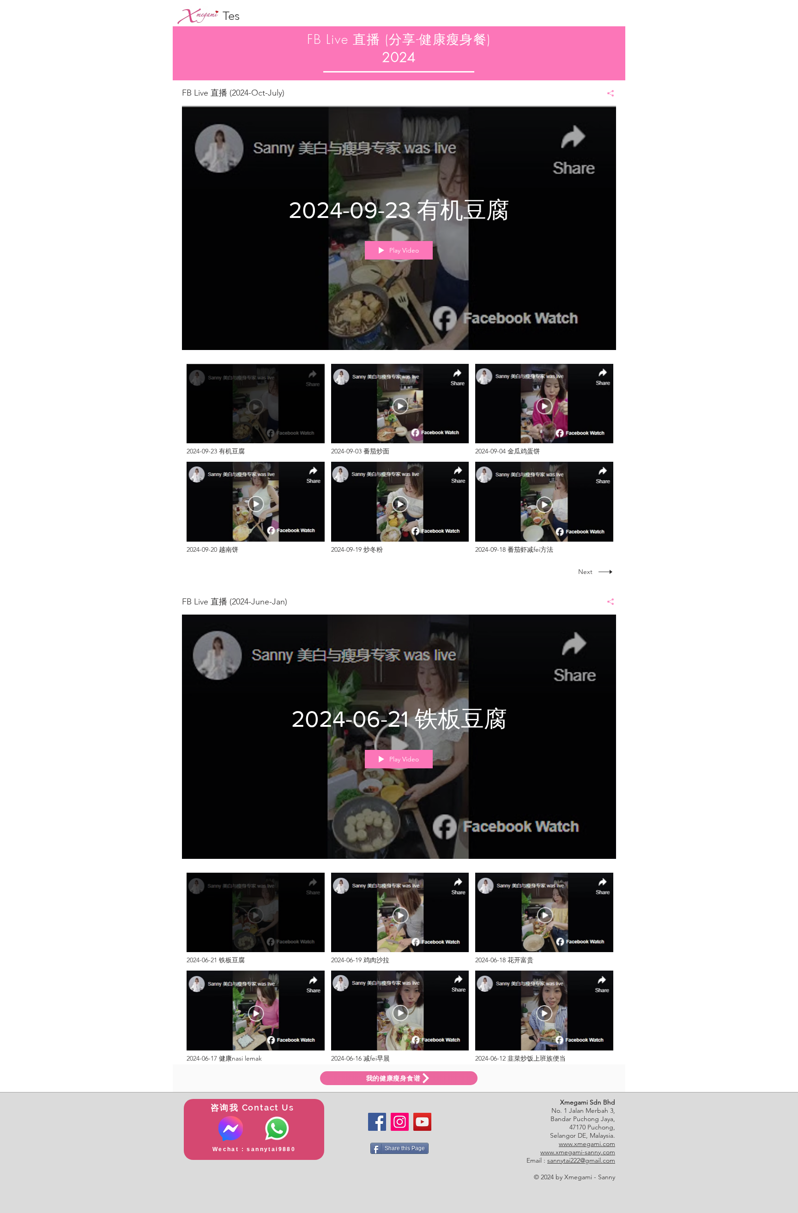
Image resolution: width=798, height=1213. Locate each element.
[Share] (607, 93)
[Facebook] (377, 1122)
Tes (231, 16)
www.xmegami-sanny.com (577, 1152)
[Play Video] (255, 410)
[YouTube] (422, 1122)
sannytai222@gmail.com (581, 1160)
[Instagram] (400, 1122)
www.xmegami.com (587, 1144)
